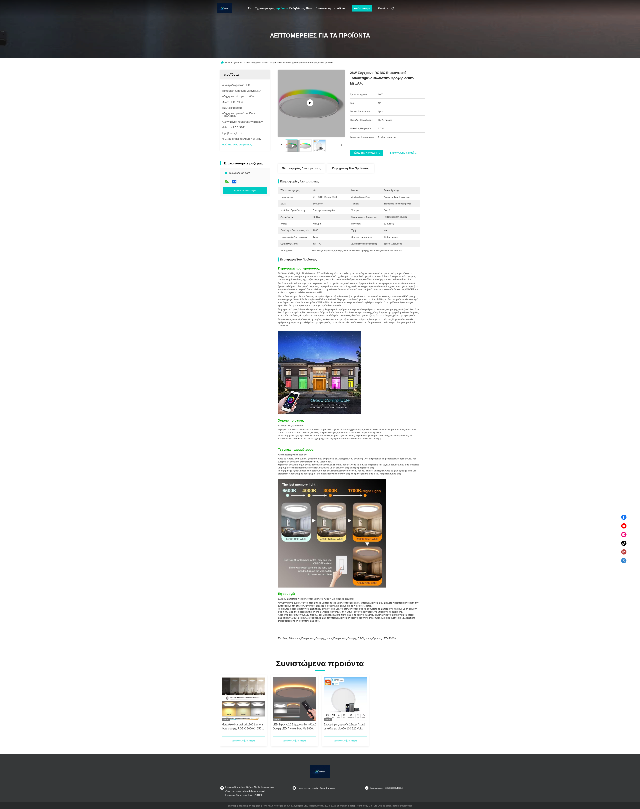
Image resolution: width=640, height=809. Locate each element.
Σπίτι (251, 8)
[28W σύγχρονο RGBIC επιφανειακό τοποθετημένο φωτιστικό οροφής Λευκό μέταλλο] (311, 103)
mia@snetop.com (239, 173)
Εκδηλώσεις (297, 8)
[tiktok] (624, 543)
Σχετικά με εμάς (265, 8)
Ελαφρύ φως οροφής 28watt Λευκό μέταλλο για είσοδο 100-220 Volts (344, 726)
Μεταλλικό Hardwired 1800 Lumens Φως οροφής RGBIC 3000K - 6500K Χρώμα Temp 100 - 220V (243, 727)
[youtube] (624, 526)
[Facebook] (624, 517)
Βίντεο (310, 8)
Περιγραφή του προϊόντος (350, 168)
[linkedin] (624, 552)
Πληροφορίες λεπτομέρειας (301, 168)
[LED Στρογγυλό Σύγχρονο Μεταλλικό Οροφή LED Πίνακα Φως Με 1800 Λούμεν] (294, 699)
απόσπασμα (362, 8)
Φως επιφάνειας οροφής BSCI (345, 638)
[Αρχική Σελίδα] (225, 8)
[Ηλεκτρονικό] (234, 182)
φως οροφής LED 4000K (381, 638)
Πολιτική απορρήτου (249, 805)
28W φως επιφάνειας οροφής (307, 638)
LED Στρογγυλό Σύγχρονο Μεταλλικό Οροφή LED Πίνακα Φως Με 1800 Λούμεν (294, 727)
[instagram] (624, 535)
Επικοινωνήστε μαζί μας (331, 8)
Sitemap (232, 805)
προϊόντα (282, 8)
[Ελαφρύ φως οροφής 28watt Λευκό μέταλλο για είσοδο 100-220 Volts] (345, 699)
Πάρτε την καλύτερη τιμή (368, 152)
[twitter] (624, 561)
